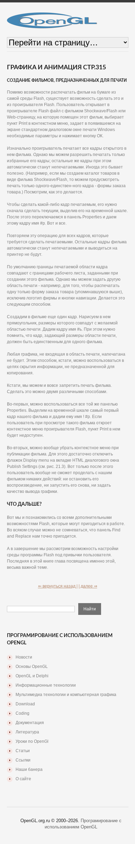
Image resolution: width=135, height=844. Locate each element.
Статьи (23, 750)
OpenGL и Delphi (32, 675)
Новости (24, 657)
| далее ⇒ (88, 586)
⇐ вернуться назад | (58, 586)
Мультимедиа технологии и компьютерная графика (66, 694)
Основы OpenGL (32, 666)
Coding (22, 713)
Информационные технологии (46, 685)
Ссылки (23, 760)
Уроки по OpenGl (32, 741)
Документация (30, 722)
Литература (27, 732)
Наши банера (29, 769)
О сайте (23, 778)
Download (25, 704)
